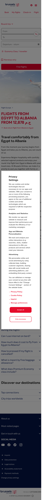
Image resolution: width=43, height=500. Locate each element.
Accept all (20, 310)
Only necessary (20, 319)
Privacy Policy (16, 292)
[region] (20, 250)
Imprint (14, 299)
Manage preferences (19, 303)
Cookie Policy (16, 295)
